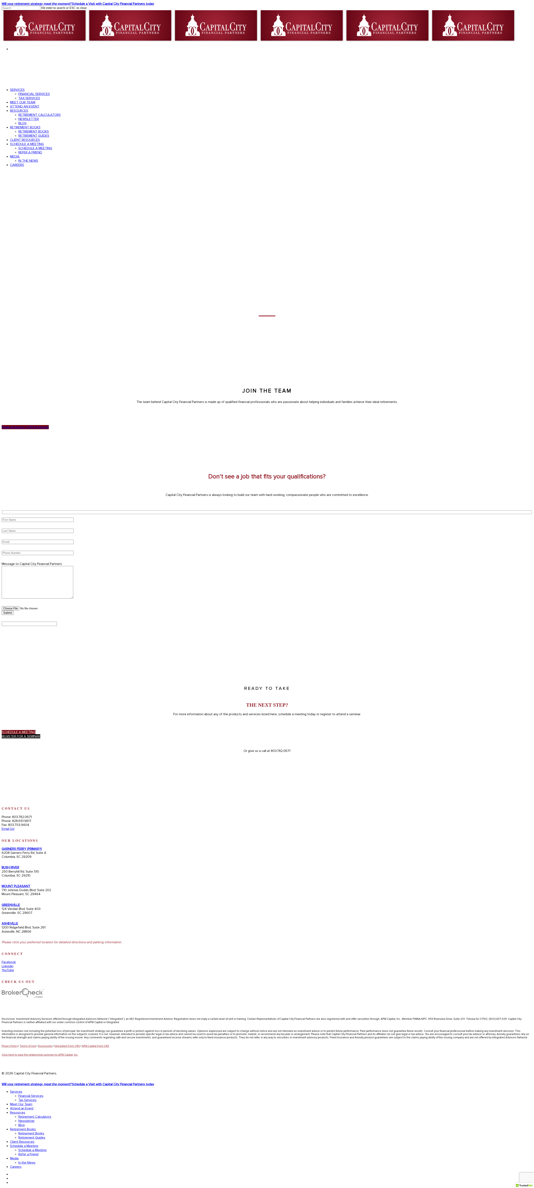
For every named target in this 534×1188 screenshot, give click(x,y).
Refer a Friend (28, 1154)
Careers (15, 1167)
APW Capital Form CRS (95, 1046)
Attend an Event (22, 1108)
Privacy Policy (10, 1046)
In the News (26, 1162)
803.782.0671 (518, 72)
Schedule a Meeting (24, 1146)
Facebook (9, 962)
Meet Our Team (21, 1104)
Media (14, 1158)
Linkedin (7, 966)
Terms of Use (28, 1046)
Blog (21, 1125)
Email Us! (8, 829)
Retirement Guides (31, 1137)
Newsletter (26, 1121)
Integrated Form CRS (67, 1046)
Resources (17, 1112)
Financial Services (30, 1096)
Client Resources (22, 1142)
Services (16, 1092)
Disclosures (45, 1046)
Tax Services (27, 1100)
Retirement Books (23, 1129)
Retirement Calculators (34, 1117)
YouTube (8, 970)
